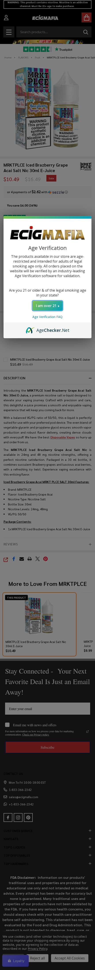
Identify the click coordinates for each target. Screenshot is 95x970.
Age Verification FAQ (47, 317)
